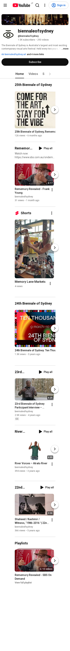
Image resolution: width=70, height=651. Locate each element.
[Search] (37, 5)
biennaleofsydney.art (15, 54)
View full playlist (23, 583)
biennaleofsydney (24, 196)
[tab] (19, 73)
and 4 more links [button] (35, 54)
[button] (49, 73)
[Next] (54, 109)
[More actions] (52, 189)
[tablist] (35, 73)
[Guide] (5, 5)
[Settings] (45, 5)
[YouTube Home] (21, 5)
